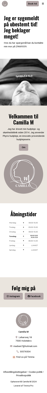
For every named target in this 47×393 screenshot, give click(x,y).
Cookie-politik (35, 372)
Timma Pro (28, 385)
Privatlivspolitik (23, 375)
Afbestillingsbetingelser (15, 372)
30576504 (25, 351)
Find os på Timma (25, 357)
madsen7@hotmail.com (25, 346)
